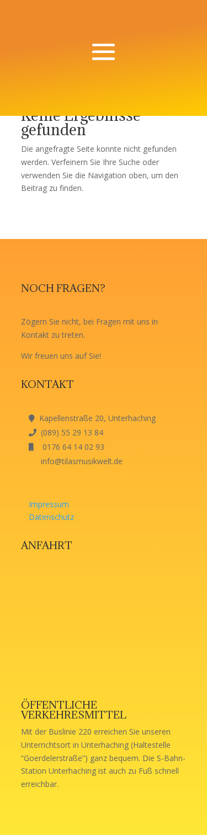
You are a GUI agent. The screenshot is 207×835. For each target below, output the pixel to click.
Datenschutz (51, 517)
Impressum (49, 504)
